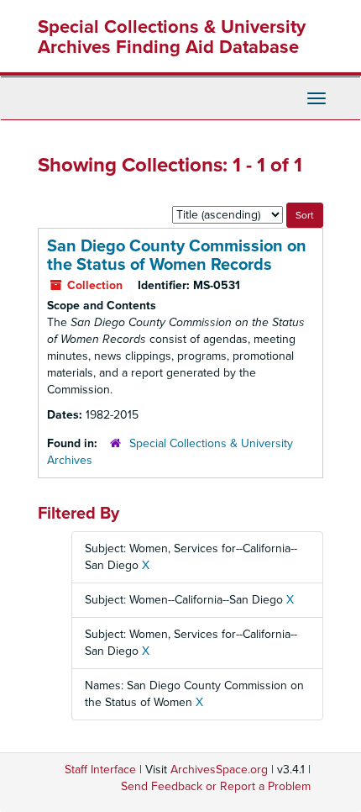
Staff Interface (100, 769)
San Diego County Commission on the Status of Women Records (176, 255)
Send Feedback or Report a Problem (216, 786)
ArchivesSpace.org (219, 769)
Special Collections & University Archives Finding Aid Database (172, 37)
